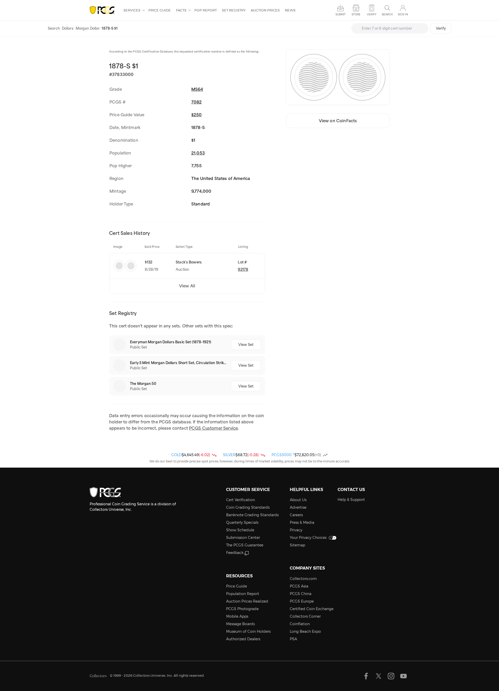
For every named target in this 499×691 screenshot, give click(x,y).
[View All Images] (338, 77)
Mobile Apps (237, 616)
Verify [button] (371, 14)
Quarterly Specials (242, 522)
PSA (293, 639)
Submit (341, 14)
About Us (298, 500)
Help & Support (351, 499)
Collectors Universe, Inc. (153, 675)
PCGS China (300, 593)
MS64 (197, 89)
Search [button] (387, 14)
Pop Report (205, 10)
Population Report (242, 593)
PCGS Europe (302, 601)
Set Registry (234, 10)
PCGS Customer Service (213, 428)
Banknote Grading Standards (252, 515)
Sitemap (297, 545)
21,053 (198, 153)
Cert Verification (240, 500)
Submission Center (243, 537)
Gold (176, 455)
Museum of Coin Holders (248, 631)
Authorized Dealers (243, 639)
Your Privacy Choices (308, 537)
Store (356, 14)
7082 (196, 102)
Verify (441, 28)
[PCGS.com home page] (104, 10)
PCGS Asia (299, 586)
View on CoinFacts (338, 120)
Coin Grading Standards (248, 507)
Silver (229, 455)
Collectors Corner (305, 616)
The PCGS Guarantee (244, 545)
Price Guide (159, 10)
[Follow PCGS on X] (378, 676)
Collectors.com (303, 578)
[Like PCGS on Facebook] (366, 676)
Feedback (235, 552)
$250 (196, 114)
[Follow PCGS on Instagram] (391, 676)
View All (187, 285)
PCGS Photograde (242, 608)
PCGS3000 (283, 455)
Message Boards (240, 624)
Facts (181, 10)
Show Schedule (240, 530)
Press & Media (302, 522)
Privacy (296, 530)
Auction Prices (265, 10)
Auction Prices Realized (247, 601)
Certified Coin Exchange (311, 608)
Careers (296, 515)
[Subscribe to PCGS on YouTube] (403, 676)
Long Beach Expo (305, 631)
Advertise (298, 507)
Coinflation (300, 624)
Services (132, 10)
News (290, 10)
